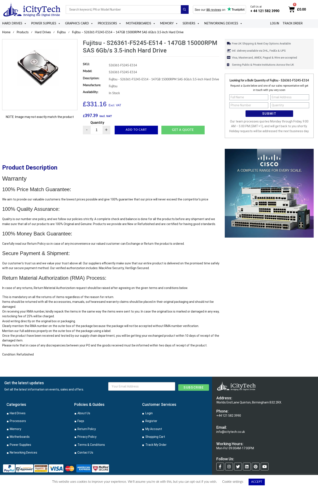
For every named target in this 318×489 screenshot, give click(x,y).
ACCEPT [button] (256, 482)
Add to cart (136, 130)
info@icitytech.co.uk (230, 431)
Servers (189, 23)
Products (23, 32)
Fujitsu (61, 32)
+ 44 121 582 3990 (264, 11)
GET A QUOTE (183, 130)
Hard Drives (12, 23)
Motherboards (138, 23)
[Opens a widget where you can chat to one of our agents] (302, 481)
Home (6, 32)
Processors (107, 23)
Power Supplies (43, 23)
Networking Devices (221, 23)
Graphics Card (77, 23)
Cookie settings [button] (232, 481)
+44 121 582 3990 (228, 415)
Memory (167, 23)
